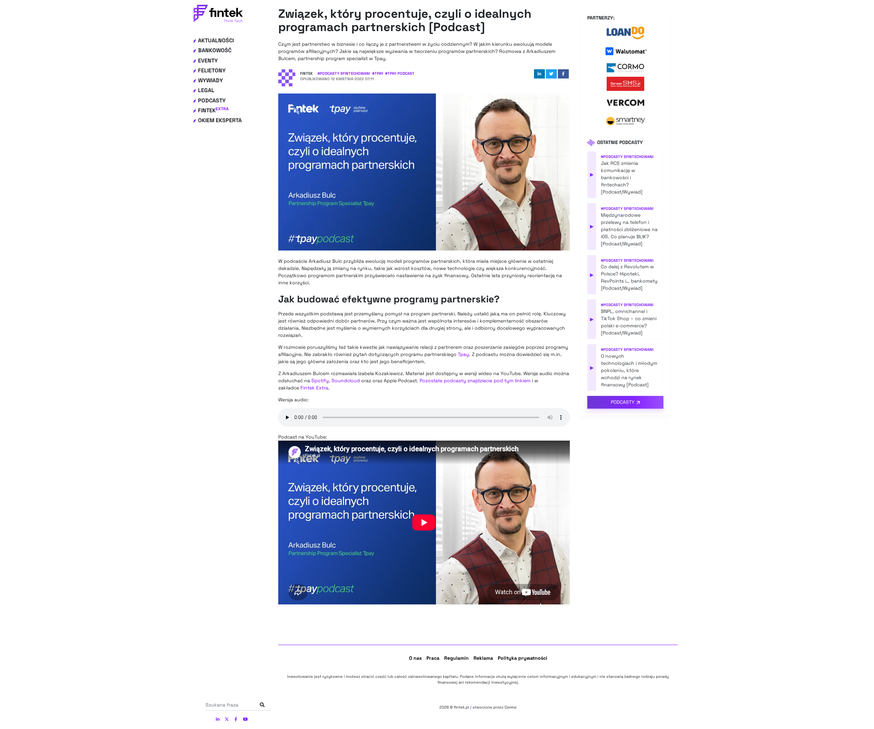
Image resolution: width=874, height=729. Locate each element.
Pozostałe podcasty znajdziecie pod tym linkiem (475, 380)
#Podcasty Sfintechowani (344, 73)
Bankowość (214, 50)
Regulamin (456, 658)
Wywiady (210, 80)
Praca (432, 658)
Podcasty (212, 100)
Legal (206, 90)
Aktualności (216, 40)
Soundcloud (346, 380)
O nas (415, 658)
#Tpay (377, 73)
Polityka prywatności (522, 658)
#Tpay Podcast (399, 73)
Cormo (511, 707)
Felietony (212, 70)
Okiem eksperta (220, 120)
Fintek (213, 110)
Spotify (320, 380)
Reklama (483, 658)
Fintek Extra (314, 388)
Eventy (208, 60)
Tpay (463, 354)
